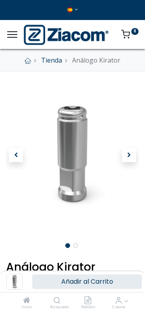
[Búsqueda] (57, 300)
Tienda (51, 60)
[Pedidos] (88, 300)
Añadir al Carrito (87, 281)
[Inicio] (26, 300)
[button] (16, 155)
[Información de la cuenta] (118, 300)
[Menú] (12, 34)
